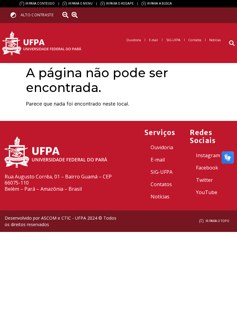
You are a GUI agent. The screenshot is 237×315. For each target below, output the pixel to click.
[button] (232, 43)
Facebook (207, 167)
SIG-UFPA (162, 172)
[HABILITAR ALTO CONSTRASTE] (15, 15)
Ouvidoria (162, 147)
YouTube (206, 192)
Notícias (160, 196)
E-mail (158, 159)
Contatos (161, 184)
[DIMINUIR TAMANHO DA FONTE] (66, 15)
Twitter (204, 180)
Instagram (208, 155)
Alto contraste (37, 15)
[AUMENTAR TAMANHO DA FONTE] (77, 15)
